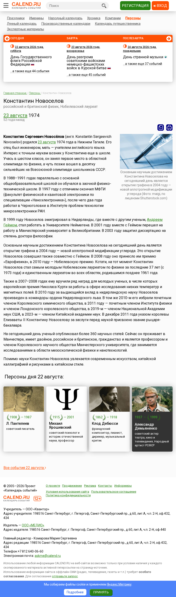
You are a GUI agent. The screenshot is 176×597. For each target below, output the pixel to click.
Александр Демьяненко (146, 426)
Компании (113, 18)
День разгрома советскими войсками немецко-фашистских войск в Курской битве (87, 62)
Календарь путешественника (117, 24)
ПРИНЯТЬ (101, 592)
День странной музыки (143, 57)
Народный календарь (65, 18)
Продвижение (72, 485)
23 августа (15, 115)
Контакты (105, 485)
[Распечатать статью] (169, 127)
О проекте (53, 485)
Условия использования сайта (67, 491)
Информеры (123, 485)
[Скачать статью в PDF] (160, 127)
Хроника (93, 18)
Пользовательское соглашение (113, 491)
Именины (36, 18)
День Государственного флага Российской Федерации (31, 61)
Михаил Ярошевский (60, 425)
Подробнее (75, 592)
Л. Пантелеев (17, 423)
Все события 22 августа (24, 468)
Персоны (133, 18)
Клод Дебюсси (105, 423)
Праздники (16, 18)
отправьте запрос (65, 576)
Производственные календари (65, 24)
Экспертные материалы (25, 29)
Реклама (90, 485)
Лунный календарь (22, 24)
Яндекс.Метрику (119, 584)
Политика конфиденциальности (68, 495)
